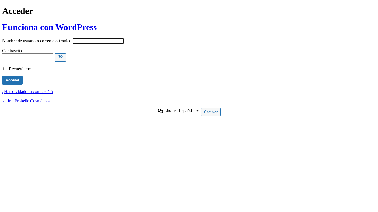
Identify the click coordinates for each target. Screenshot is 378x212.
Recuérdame (20, 69)
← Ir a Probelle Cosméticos (26, 101)
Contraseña (12, 50)
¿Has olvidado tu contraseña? (27, 91)
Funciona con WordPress (49, 27)
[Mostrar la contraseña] (60, 57)
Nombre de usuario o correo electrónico (36, 40)
